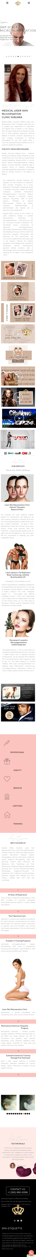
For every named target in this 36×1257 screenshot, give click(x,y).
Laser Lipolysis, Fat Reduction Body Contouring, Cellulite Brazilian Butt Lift (18, 574)
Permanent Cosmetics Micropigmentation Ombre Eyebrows (19, 642)
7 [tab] (19, 1113)
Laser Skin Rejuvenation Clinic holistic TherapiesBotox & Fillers (17, 507)
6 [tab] (17, 1113)
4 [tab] (13, 1113)
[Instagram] (14, 1220)
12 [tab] (29, 1113)
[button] (7, 3)
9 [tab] (23, 1113)
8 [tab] (21, 1113)
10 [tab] (25, 1113)
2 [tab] (9, 1113)
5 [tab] (15, 1113)
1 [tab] (7, 1113)
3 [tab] (11, 1113)
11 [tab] (27, 1113)
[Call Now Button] (31, 1253)
